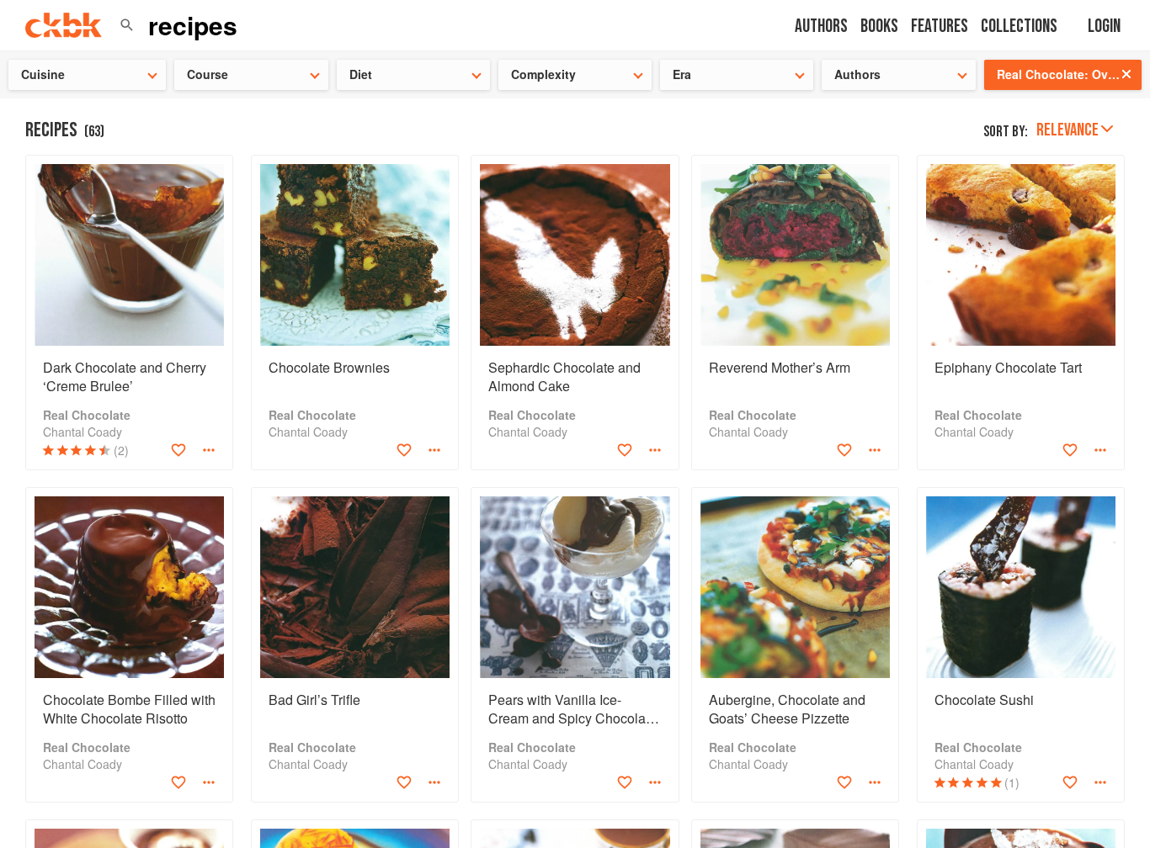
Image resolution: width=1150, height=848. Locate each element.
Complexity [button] (543, 74)
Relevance (1067, 129)
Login (1104, 26)
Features (939, 26)
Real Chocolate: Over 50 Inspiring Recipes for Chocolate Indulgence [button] (1069, 74)
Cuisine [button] (43, 74)
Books (879, 26)
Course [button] (207, 74)
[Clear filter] (1126, 74)
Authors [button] (857, 74)
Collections (1019, 26)
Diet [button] (360, 74)
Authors (821, 26)
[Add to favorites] (178, 450)
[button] (127, 25)
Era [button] (682, 74)
